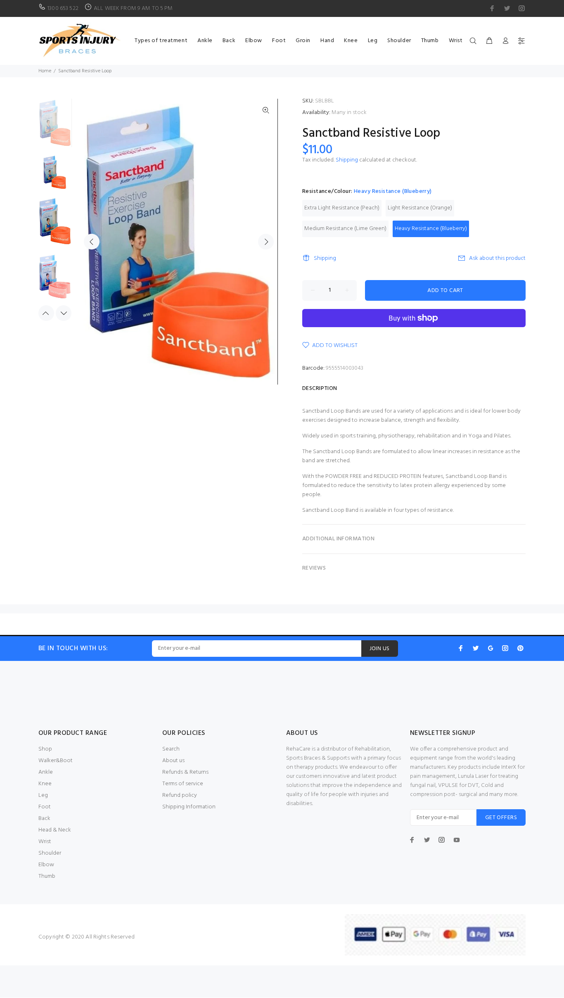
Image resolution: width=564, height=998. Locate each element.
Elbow (46, 865)
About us (173, 760)
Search (171, 749)
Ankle (45, 772)
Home (44, 71)
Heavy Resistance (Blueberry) (431, 228)
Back (44, 818)
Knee (45, 784)
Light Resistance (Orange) (420, 208)
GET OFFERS (501, 817)
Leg (43, 795)
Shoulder (49, 853)
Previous (92, 241)
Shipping (347, 160)
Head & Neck (54, 830)
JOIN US (380, 648)
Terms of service (182, 784)
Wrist (44, 841)
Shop (45, 749)
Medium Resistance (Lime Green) (345, 228)
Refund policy (179, 795)
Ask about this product (497, 258)
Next (266, 241)
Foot (44, 807)
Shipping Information (189, 807)
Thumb (46, 876)
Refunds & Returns (185, 772)
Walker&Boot (55, 760)
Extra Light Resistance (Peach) (341, 208)
